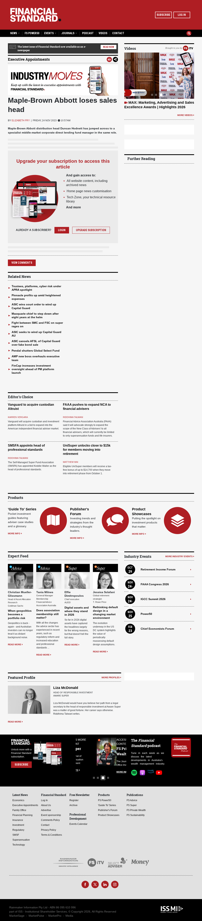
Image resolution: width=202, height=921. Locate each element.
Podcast (88, 33)
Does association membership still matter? (48, 614)
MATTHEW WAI (70, 462)
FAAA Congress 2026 (155, 584)
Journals (68, 33)
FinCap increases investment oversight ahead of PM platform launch (33, 369)
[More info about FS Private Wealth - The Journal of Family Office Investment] (116, 752)
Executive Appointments (29, 59)
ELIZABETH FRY (21, 120)
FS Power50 (32, 33)
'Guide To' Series (22, 509)
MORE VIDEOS (185, 115)
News (14, 33)
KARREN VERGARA (18, 417)
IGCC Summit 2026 (153, 599)
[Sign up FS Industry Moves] (63, 80)
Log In (182, 15)
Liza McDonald (65, 688)
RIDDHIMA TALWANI (73, 417)
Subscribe (163, 15)
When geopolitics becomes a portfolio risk (20, 614)
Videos (103, 33)
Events (49, 33)
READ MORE (14, 644)
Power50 (146, 613)
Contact (118, 33)
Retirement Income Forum (158, 569)
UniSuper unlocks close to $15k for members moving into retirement (86, 449)
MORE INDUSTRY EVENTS (179, 556)
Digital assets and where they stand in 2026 (77, 611)
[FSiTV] (188, 48)
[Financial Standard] (35, 15)
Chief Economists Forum (157, 628)
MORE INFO (14, 533)
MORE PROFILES (111, 677)
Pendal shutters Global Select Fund (36, 350)
